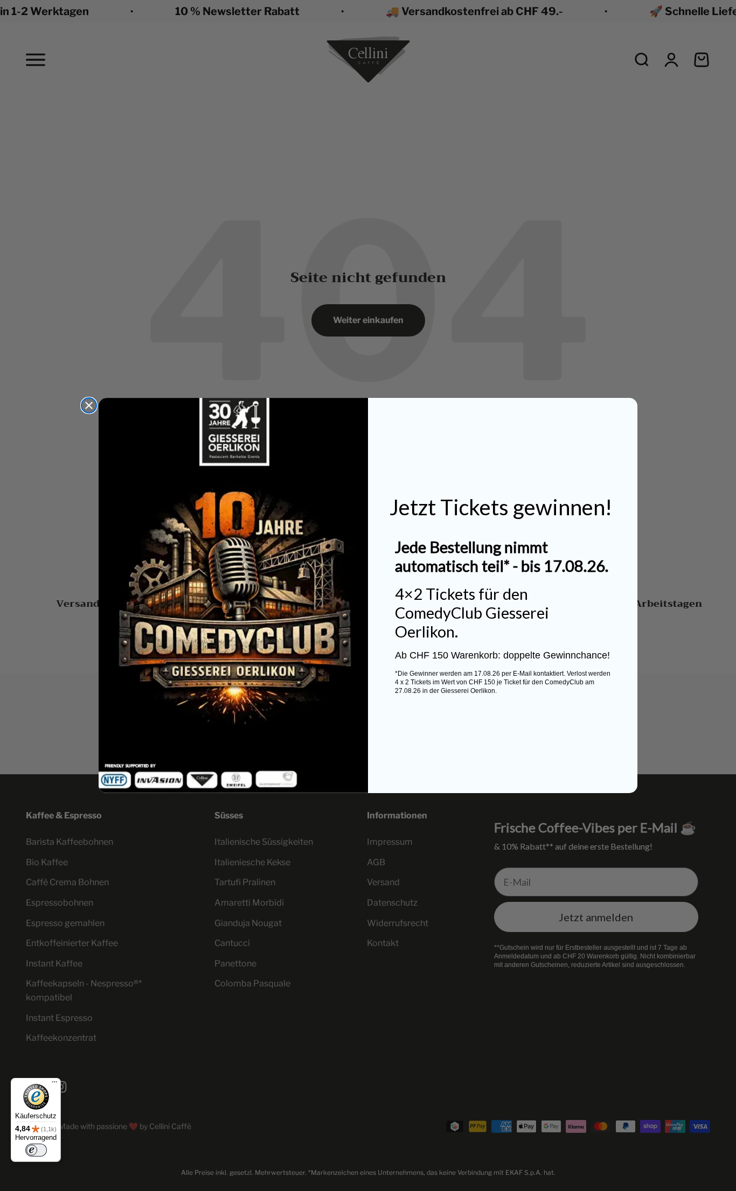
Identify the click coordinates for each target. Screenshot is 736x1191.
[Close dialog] (88, 405)
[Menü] (54, 1084)
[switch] (36, 1150)
